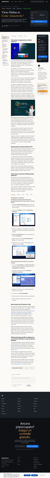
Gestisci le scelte (42, 475)
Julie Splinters (6, 25)
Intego (34, 140)
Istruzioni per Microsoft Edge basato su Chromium (4, 57)
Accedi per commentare (29, 385)
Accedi (47, 1)
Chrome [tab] (27, 194)
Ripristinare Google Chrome (5, 63)
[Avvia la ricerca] (31, 1)
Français (35, 401)
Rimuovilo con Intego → (39, 21)
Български (4, 413)
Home (2, 6)
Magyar (19, 408)
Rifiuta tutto (34, 475)
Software (19, 1)
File (22, 1)
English (3, 398)
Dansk (19, 403)
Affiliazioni (35, 466)
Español (35, 403)
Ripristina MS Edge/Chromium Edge (5, 52)
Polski (3, 401)
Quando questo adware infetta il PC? (5, 41)
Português (4, 403)
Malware (15, 1)
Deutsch (19, 401)
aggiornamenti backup (15, 346)
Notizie (12, 1)
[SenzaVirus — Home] (5, 1)
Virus (18, 459)
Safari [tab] (31, 194)
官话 (34, 408)
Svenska (19, 406)
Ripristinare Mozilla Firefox (5, 60)
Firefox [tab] (23, 194)
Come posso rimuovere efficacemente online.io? (4, 46)
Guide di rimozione (7, 6)
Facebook (3, 466)
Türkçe (3, 406)
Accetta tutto (27, 475)
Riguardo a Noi (36, 459)
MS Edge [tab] (18, 194)
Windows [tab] (13, 194)
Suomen (35, 406)
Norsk (3, 408)
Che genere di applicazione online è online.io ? (5, 37)
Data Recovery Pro (17, 363)
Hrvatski (3, 411)
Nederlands (36, 398)
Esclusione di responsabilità (38, 464)
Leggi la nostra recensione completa (42, 59)
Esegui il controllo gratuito (32, 446)
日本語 (19, 411)
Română (35, 411)
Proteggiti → (43, 56)
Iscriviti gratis (42, 91)
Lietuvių (19, 398)
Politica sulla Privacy (37, 462)
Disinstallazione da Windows (5, 49)
